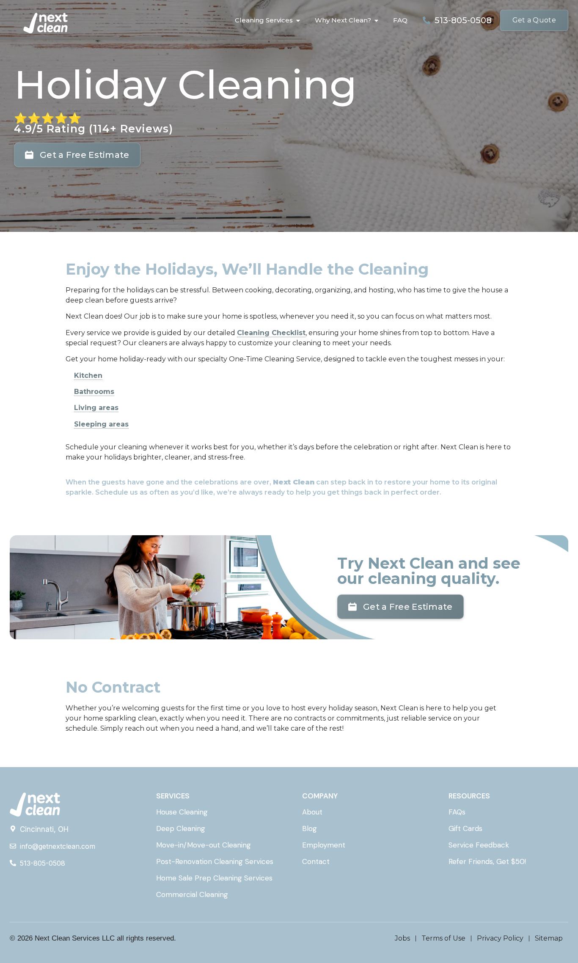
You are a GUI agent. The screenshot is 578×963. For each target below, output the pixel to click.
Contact (316, 861)
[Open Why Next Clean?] (376, 20)
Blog (309, 828)
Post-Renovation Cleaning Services (214, 861)
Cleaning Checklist (271, 333)
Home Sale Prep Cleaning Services (214, 878)
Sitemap (549, 938)
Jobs (402, 938)
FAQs (457, 812)
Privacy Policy (500, 938)
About (312, 812)
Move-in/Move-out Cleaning (203, 845)
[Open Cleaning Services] (298, 20)
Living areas (96, 408)
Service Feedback (479, 845)
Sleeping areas (101, 424)
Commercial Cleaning (192, 894)
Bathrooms (94, 392)
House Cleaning (182, 812)
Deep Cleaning (180, 828)
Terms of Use (443, 938)
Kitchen (88, 375)
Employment (323, 845)
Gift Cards (465, 828)
